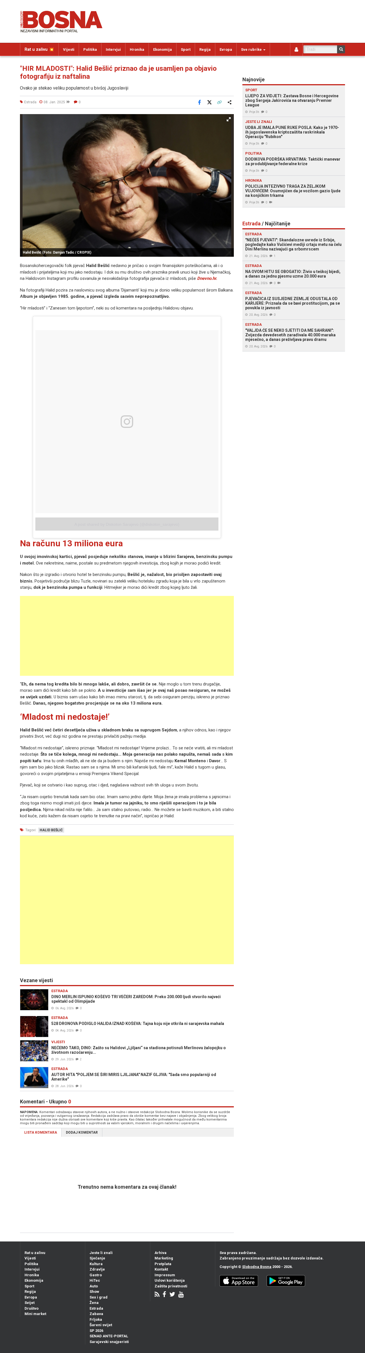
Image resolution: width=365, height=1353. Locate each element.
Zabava (96, 1314)
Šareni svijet (101, 1325)
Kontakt (161, 1269)
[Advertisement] (127, 636)
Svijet (30, 1303)
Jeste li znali (101, 1253)
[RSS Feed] (157, 1295)
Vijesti (68, 49)
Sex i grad (99, 1297)
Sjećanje (97, 1258)
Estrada (96, 1308)
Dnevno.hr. (207, 278)
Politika (90, 49)
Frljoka (96, 1319)
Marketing (164, 1258)
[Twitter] (172, 1295)
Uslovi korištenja (170, 1280)
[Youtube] (181, 1295)
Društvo (31, 1308)
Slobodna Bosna (256, 1267)
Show (94, 1291)
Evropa (226, 49)
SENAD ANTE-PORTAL (109, 1336)
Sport (185, 49)
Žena (94, 1303)
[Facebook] (164, 1295)
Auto (94, 1286)
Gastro (96, 1275)
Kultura (96, 1264)
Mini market (35, 1314)
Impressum (165, 1275)
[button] (228, 119)
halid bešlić (51, 830)
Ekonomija (162, 49)
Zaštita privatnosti (171, 1286)
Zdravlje (97, 1269)
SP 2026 (96, 1330)
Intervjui (113, 49)
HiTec (95, 1280)
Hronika (137, 49)
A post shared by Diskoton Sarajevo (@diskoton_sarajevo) (126, 524)
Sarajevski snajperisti (109, 1342)
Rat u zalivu (35, 1253)
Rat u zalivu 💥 (39, 49)
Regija (205, 49)
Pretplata (163, 1264)
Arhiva (161, 1253)
